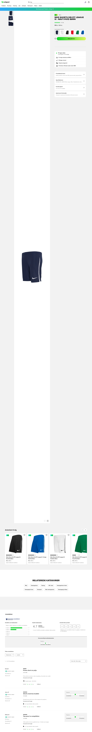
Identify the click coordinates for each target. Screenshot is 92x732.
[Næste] (48, 521)
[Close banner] (90, 9)
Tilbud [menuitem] (35, 5)
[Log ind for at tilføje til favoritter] (55, 38)
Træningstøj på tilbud (62, 589)
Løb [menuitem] (19, 5)
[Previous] (82, 530)
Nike (26, 585)
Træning (43, 585)
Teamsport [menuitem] (30, 5)
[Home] (6, 2)
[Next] (85, 530)
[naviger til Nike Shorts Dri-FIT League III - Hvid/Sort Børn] (62, 32)
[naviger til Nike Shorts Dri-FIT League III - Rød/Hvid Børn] (72, 32)
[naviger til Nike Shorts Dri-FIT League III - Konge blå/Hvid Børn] (82, 32)
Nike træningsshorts (49, 589)
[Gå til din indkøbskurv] (88, 2)
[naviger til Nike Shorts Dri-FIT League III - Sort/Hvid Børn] (67, 32)
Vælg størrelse (71, 38)
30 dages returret (62, 60)
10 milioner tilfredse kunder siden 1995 (67, 65)
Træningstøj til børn (29, 589)
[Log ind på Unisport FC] (85, 2)
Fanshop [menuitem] (9, 5)
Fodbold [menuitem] (4, 5)
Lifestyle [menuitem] (24, 5)
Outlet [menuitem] (40, 5)
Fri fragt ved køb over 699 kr (65, 57)
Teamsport (39, 589)
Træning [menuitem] (15, 5)
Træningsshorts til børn (62, 585)
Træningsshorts (34, 585)
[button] (10, 18)
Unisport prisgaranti (63, 63)
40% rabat (51, 585)
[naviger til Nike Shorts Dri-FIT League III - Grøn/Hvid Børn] (77, 32)
